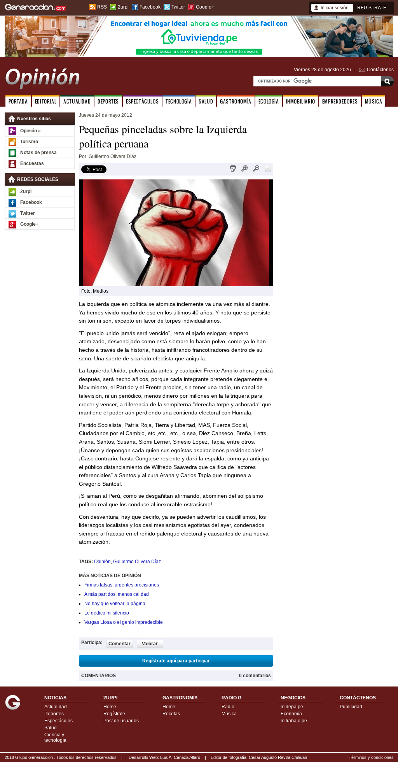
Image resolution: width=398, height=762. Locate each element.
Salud (50, 727)
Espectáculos (58, 720)
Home (109, 706)
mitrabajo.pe (294, 720)
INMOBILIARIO (300, 101)
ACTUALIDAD (77, 101)
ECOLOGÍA (268, 101)
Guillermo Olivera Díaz (137, 561)
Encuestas (32, 163)
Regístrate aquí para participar (176, 661)
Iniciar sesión (335, 8)
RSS (102, 7)
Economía (291, 713)
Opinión (102, 561)
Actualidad (55, 706)
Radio (228, 706)
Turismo (29, 141)
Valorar (150, 643)
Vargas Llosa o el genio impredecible (123, 622)
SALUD (206, 101)
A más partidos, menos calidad (116, 594)
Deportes (54, 713)
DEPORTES (108, 101)
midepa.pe (292, 706)
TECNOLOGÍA (179, 101)
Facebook (150, 7)
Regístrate (114, 713)
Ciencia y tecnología (55, 737)
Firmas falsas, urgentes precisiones (121, 585)
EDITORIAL (45, 101)
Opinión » (30, 130)
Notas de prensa (38, 152)
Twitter (178, 7)
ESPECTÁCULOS (142, 101)
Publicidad (351, 706)
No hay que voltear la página (114, 603)
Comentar (119, 643)
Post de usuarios (121, 720)
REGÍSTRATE (371, 8)
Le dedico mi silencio (106, 613)
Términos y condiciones (371, 757)
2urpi (123, 7)
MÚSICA (373, 101)
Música (229, 713)
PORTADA (18, 101)
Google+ (205, 7)
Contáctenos (380, 69)
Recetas (171, 713)
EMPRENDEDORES (340, 101)
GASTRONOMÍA (235, 101)
